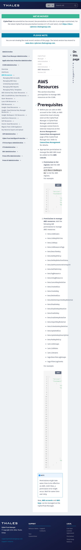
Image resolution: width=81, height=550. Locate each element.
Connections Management (50, 142)
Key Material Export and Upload (12, 130)
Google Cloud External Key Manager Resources (14, 111)
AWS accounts (47, 500)
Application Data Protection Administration (17, 61)
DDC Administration (9, 152)
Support (32, 524)
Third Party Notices (70, 540)
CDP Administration (9, 134)
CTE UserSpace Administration (12, 143)
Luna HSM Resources (9, 101)
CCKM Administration (9, 65)
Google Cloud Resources (10, 107)
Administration (7, 52)
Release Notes (33, 528)
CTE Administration (8, 147)
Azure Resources (7, 98)
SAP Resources (7, 121)
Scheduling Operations (11, 84)
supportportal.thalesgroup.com (12, 539)
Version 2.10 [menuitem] (42, 72)
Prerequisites (73, 73)
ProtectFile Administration (11, 156)
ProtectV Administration (10, 160)
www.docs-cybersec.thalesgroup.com (40, 43)
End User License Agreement (70, 530)
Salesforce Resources (9, 118)
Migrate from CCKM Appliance (12, 127)
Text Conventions (33, 535)
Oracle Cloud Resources (10, 124)
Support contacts (7, 541)
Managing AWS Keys (10, 81)
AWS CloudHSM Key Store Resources (14, 96)
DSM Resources (7, 104)
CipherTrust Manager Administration (14, 56)
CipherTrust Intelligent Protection (13, 138)
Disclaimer (70, 536)
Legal (69, 524)
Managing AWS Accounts (11, 78)
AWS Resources (7, 75)
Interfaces (5, 72)
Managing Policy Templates (12, 90)
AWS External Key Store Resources (13, 93)
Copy (58, 185)
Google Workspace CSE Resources (13, 115)
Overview (5, 69)
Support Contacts (43, 529)
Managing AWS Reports (11, 87)
